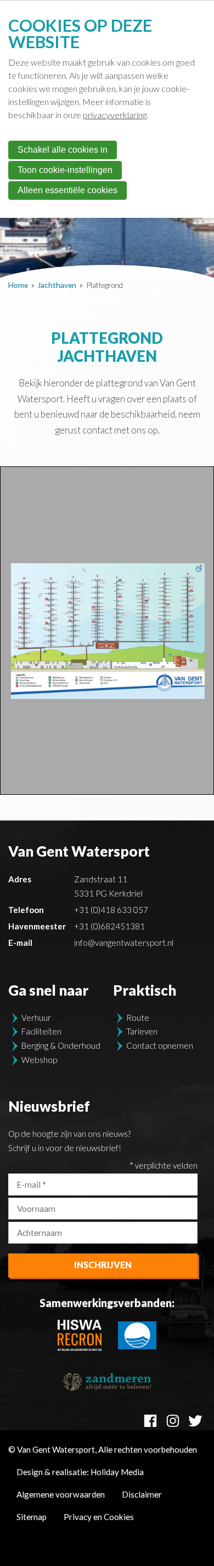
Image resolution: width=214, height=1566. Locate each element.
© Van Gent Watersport (102, 1449)
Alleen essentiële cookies (67, 190)
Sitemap (31, 1517)
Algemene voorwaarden (60, 1494)
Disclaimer (142, 1494)
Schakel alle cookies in (63, 149)
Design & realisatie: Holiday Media (80, 1472)
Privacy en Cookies (99, 1517)
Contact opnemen (159, 1045)
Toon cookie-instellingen (65, 170)
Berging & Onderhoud (60, 1045)
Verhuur (36, 1017)
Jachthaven (56, 285)
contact (97, 430)
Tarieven (141, 1031)
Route (137, 1017)
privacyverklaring (115, 114)
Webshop (39, 1060)
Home (18, 285)
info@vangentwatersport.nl (123, 942)
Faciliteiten (41, 1031)
